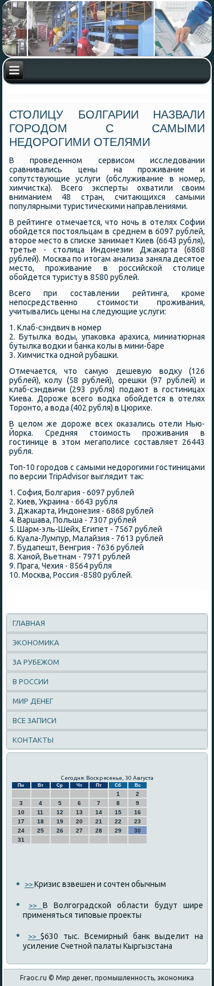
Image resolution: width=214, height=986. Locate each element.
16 (137, 812)
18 (40, 821)
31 (21, 840)
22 (118, 821)
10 (21, 812)
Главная (29, 623)
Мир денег (33, 701)
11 (40, 812)
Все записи (34, 720)
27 (79, 830)
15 (118, 812)
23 (137, 821)
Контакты (33, 740)
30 (137, 830)
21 (98, 821)
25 (40, 830)
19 (59, 821)
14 (98, 812)
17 (21, 821)
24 (21, 830)
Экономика (36, 642)
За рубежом (36, 662)
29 (118, 830)
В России (31, 681)
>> (29, 884)
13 (79, 812)
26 (59, 830)
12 (59, 812)
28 (98, 830)
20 (79, 821)
